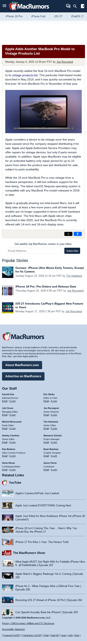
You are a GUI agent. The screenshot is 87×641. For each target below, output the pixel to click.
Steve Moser (8, 463)
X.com (12, 401)
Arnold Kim (8, 394)
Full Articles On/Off (31, 635)
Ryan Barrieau (51, 449)
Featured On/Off (11, 635)
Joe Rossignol (64, 61)
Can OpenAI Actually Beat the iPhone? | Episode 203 (46, 612)
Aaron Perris (50, 463)
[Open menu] (4, 6)
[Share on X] (68, 234)
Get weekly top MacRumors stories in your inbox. (43, 243)
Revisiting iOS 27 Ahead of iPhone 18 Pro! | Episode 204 (48, 600)
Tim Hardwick (74, 275)
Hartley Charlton (10, 435)
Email (4, 401)
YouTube (15, 482)
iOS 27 (58, 16)
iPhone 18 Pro (14, 16)
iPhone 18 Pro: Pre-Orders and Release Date (45, 286)
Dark (76, 635)
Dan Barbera (8, 449)
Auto (64, 635)
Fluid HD (54, 635)
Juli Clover (7, 408)
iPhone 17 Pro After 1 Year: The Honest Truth (42, 542)
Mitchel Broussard (11, 421)
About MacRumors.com (22, 365)
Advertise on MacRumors (23, 376)
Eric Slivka (49, 394)
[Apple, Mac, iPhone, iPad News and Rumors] (29, 10)
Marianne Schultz (53, 435)
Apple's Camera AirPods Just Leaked (37, 493)
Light (70, 635)
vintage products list (25, 75)
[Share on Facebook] (78, 234)
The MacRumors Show (29, 553)
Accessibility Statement (13, 629)
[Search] (76, 6)
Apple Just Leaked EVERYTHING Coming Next (43, 505)
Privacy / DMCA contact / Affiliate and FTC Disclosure (28, 623)
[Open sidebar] (82, 7)
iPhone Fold (38, 16)
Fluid (46, 635)
